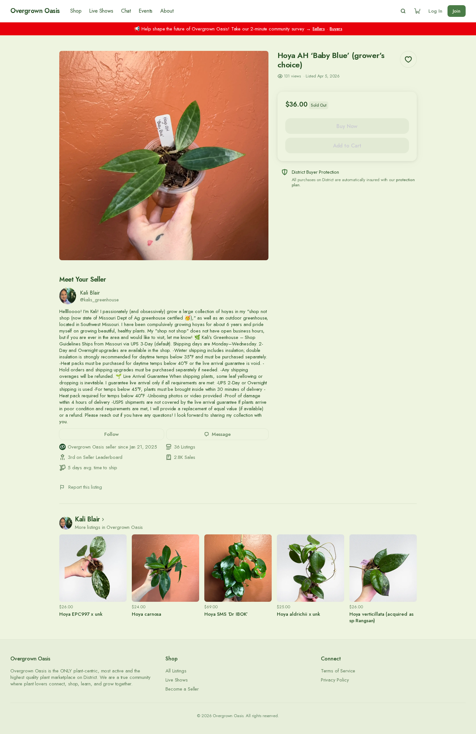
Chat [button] (126, 11)
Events (146, 11)
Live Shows (101, 11)
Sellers (318, 28)
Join (456, 11)
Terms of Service (338, 670)
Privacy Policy (335, 679)
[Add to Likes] (408, 59)
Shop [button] (75, 11)
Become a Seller (182, 689)
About (166, 11)
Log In (435, 11)
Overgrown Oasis (35, 11)
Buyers (336, 28)
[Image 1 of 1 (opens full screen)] (163, 155)
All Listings (175, 670)
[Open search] (403, 11)
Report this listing (85, 487)
